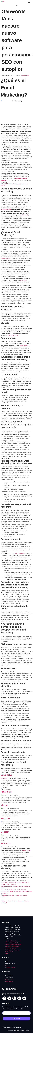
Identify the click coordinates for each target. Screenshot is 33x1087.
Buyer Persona (24, 345)
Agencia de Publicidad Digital (12, 931)
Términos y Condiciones (25, 1030)
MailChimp (6, 792)
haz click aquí (25, 75)
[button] (28, 2)
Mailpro (4, 805)
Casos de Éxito (9, 977)
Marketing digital (26, 850)
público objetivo (19, 553)
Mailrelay (5, 818)
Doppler (5, 832)
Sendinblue (6, 775)
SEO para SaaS (9, 936)
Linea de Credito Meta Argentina (13, 934)
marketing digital (13, 335)
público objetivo (5, 258)
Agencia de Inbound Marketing (12, 927)
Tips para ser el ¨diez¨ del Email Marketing (13, 889)
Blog (6, 961)
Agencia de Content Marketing (12, 925)
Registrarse (16, 1018)
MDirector (6, 843)
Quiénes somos (9, 975)
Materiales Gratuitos (10, 963)
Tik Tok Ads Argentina (10, 933)
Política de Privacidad (13, 1030)
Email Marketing (24, 215)
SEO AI (7, 938)
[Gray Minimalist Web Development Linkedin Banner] (16, 185)
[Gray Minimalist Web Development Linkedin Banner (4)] (16, 903)
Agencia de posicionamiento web (13, 929)
